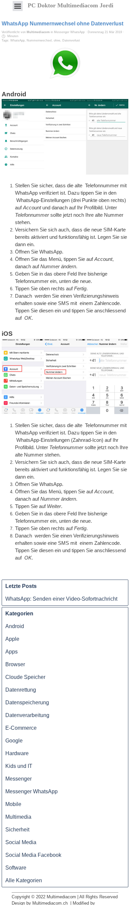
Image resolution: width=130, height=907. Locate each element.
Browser (15, 664)
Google (14, 740)
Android (14, 626)
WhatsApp (17, 40)
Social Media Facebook (33, 855)
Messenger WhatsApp (31, 791)
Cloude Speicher (25, 677)
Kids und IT (18, 766)
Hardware (17, 753)
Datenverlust (71, 40)
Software (15, 868)
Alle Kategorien (23, 880)
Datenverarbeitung (27, 715)
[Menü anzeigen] (17, 6)
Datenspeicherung (27, 702)
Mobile (13, 804)
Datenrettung (20, 690)
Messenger (18, 779)
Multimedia (18, 817)
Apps (11, 651)
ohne (57, 40)
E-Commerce (21, 728)
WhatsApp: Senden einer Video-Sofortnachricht (61, 599)
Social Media (20, 842)
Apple (12, 639)
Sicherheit (17, 829)
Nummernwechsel (39, 40)
